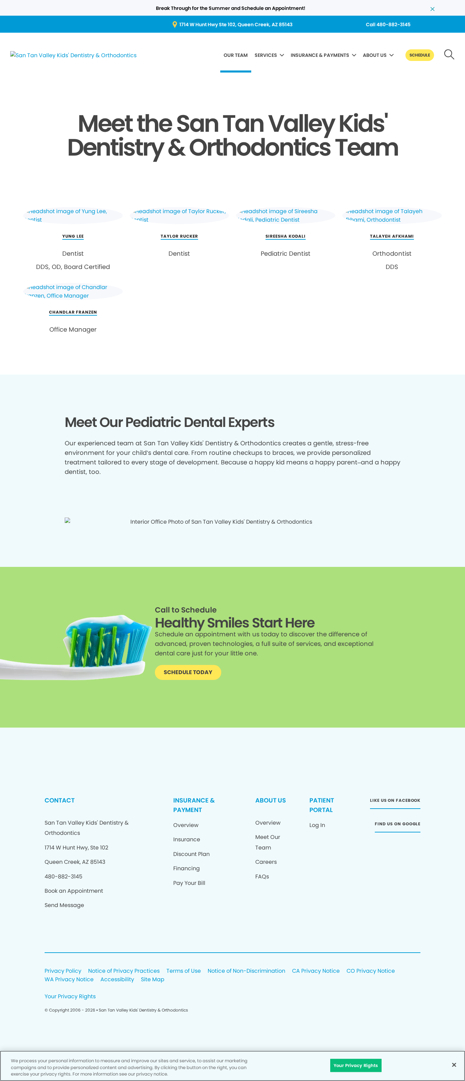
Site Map (152, 979)
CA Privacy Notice (316, 971)
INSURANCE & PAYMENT (194, 805)
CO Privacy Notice (371, 971)
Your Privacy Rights (70, 996)
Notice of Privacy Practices (124, 971)
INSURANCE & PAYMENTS (320, 55)
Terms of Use (183, 971)
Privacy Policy (63, 971)
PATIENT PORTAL (321, 805)
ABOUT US (375, 55)
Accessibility (117, 979)
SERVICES (266, 55)
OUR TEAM (236, 55)
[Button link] (449, 55)
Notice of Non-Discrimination (246, 971)
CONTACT (60, 800)
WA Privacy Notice (69, 979)
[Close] (454, 1064)
